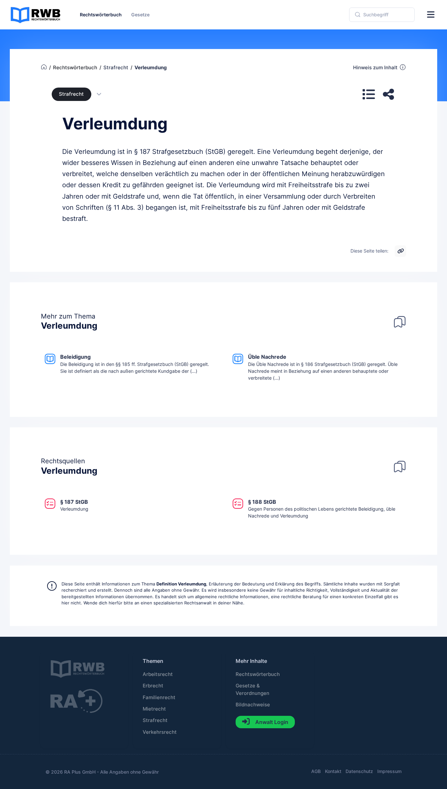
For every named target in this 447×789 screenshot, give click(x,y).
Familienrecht (159, 697)
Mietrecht (154, 709)
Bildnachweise (253, 705)
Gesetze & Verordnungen (252, 689)
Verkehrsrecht (160, 732)
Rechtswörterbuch (258, 674)
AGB (316, 771)
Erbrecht (153, 686)
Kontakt (333, 771)
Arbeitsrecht (158, 674)
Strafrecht (71, 94)
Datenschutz (359, 771)
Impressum (389, 771)
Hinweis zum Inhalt (375, 68)
